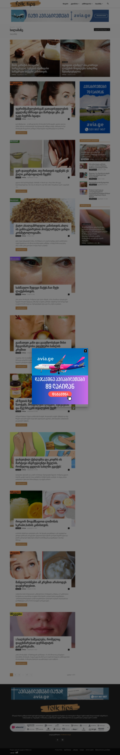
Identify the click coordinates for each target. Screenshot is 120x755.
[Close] (85, 351)
